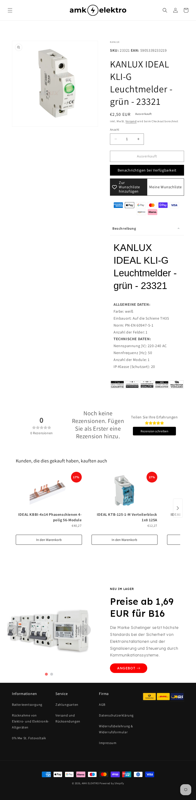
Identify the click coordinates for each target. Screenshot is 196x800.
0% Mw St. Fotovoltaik (29, 738)
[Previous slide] (12, 629)
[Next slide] (85, 629)
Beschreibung (124, 228)
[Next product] (178, 508)
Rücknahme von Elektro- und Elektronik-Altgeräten (30, 721)
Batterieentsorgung (27, 704)
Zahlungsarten (66, 704)
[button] (10, 10)
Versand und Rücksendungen (67, 718)
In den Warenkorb (49, 540)
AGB (102, 704)
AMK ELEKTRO (90, 783)
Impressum (107, 743)
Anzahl (114, 130)
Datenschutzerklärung (116, 715)
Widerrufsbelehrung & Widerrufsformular (116, 729)
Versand (130, 121)
